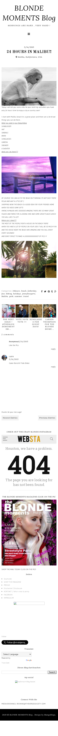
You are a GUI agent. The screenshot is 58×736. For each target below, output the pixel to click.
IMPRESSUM (9, 598)
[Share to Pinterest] (49, 291)
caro (11, 356)
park (11, 296)
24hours (16, 291)
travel (26, 296)
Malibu (5, 296)
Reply (53, 349)
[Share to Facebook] (42, 291)
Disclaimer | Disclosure (13, 588)
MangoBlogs (49, 715)
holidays (17, 294)
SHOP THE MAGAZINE (12, 582)
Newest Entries (10, 418)
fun (3, 294)
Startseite (8, 579)
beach (23, 291)
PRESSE (7, 585)
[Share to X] (45, 291)
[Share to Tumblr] (52, 291)
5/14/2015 (23, 341)
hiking (9, 294)
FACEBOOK (8, 595)
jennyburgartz (28, 294)
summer (18, 296)
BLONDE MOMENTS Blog (21, 715)
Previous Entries (47, 418)
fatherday (32, 291)
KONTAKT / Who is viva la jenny (16, 591)
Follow (4, 636)
